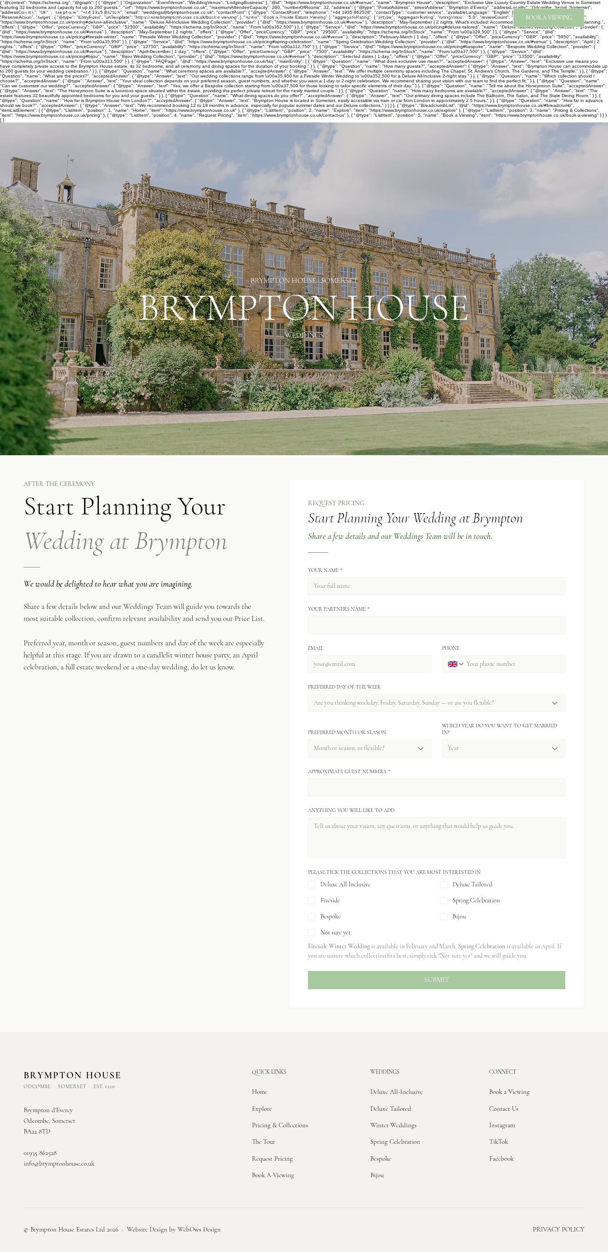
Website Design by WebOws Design (174, 1229)
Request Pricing (272, 1158)
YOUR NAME (325, 570)
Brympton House (73, 14)
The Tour (263, 1142)
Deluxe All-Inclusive (396, 1092)
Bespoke (380, 1158)
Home (260, 1092)
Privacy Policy (558, 1229)
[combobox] (436, 703)
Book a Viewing (509, 1092)
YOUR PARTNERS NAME (338, 609)
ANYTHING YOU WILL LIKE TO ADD (351, 810)
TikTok (498, 1142)
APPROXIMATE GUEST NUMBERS (349, 771)
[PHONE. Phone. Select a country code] (456, 664)
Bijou (377, 1175)
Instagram (502, 1125)
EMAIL (315, 648)
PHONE (450, 648)
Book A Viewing (273, 1175)
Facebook (501, 1158)
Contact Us (504, 1109)
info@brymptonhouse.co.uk (59, 1163)
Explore (262, 1109)
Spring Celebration (395, 1142)
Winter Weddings (393, 1125)
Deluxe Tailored (390, 1109)
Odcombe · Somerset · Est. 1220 (69, 25)
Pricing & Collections (280, 1125)
